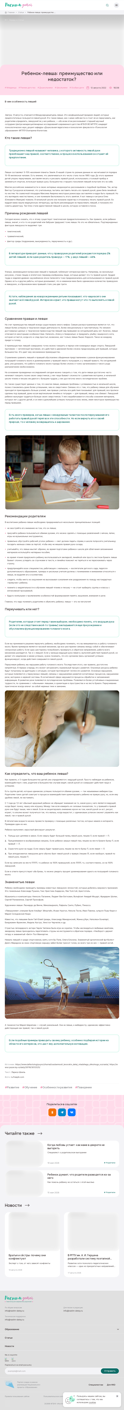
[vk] (72, 1112)
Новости (13, 1205)
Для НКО (111, 1384)
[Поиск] (107, 5)
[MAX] (7, 1359)
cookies (92, 1402)
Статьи (21, 12)
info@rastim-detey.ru (14, 1310)
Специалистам (96, 1384)
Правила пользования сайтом (17, 1396)
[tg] (62, 1112)
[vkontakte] (14, 1359)
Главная (11, 12)
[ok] (52, 1112)
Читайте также (20, 1133)
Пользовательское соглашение (56, 1396)
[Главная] (19, 5)
